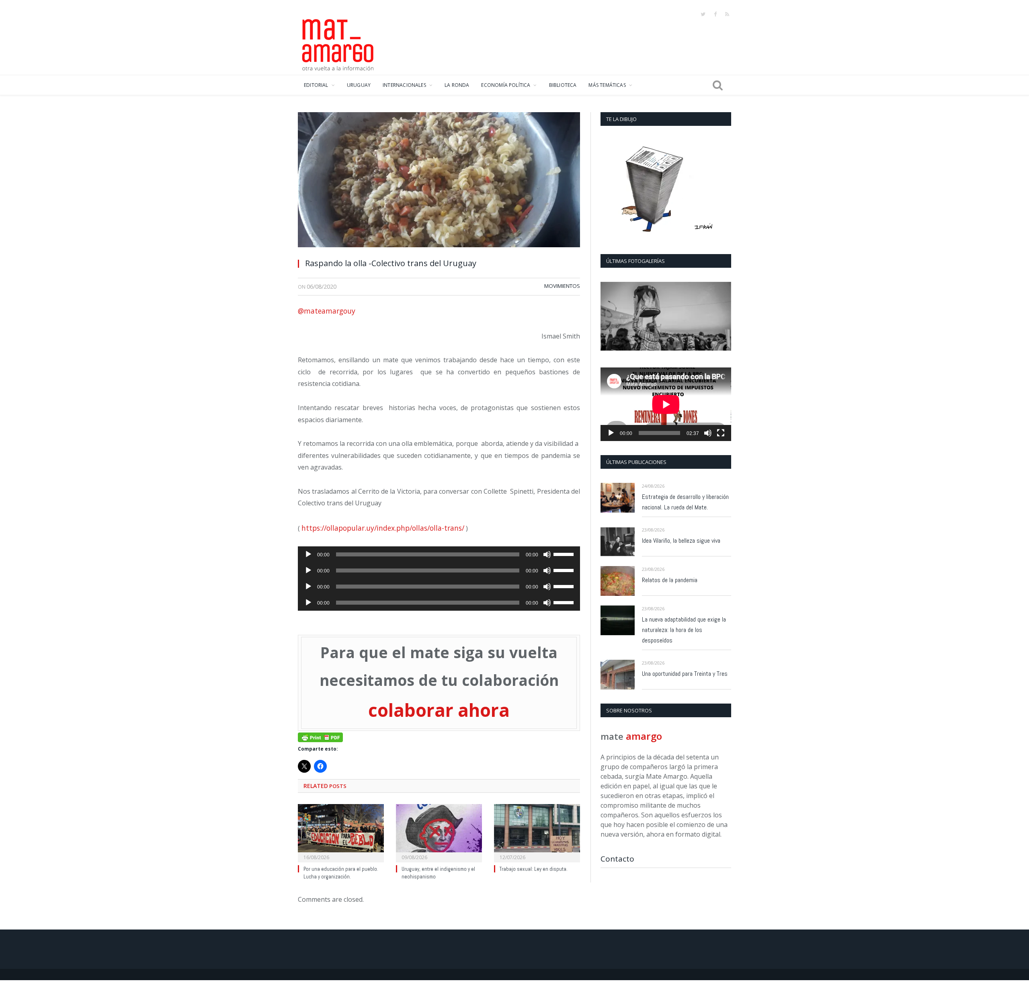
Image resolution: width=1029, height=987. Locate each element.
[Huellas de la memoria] (666, 316)
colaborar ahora (438, 709)
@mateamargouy (326, 311)
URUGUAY (359, 85)
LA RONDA (457, 85)
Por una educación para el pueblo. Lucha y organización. (340, 870)
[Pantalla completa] (721, 433)
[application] (439, 554)
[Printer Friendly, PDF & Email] (320, 734)
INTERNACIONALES (404, 85)
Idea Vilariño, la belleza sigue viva (681, 540)
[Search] (717, 85)
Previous (610, 317)
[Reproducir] (308, 554)
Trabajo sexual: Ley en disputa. (534, 866)
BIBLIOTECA (563, 85)
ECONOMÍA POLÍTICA (505, 85)
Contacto (617, 859)
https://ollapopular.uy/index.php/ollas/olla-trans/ (382, 528)
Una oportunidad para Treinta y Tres (685, 673)
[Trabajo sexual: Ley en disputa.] (537, 830)
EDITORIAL (316, 85)
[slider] (564, 553)
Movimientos (562, 285)
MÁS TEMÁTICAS (606, 85)
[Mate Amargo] (338, 43)
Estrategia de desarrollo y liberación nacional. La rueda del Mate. (685, 501)
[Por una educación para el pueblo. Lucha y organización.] (341, 830)
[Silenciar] (547, 554)
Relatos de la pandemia (669, 580)
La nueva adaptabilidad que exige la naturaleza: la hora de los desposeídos (684, 629)
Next (722, 317)
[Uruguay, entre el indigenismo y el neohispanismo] (439, 830)
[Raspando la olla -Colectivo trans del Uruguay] (439, 182)
